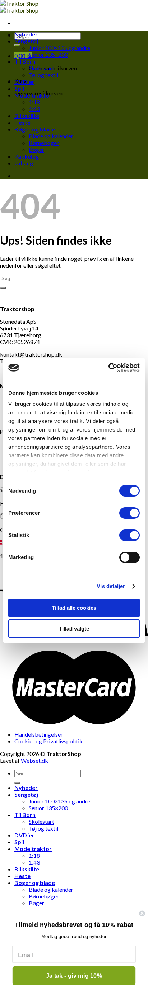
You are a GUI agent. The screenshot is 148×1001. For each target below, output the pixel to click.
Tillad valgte (74, 629)
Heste (22, 122)
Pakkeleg (26, 156)
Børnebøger (44, 142)
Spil (19, 88)
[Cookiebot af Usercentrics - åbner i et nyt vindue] (108, 367)
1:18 (34, 102)
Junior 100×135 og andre (59, 47)
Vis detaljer (111, 586)
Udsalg (23, 163)
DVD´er (24, 81)
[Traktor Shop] (19, 7)
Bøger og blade (34, 129)
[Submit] (17, 45)
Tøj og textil (43, 74)
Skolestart (41, 68)
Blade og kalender (51, 136)
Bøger (36, 149)
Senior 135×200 (48, 54)
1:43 (34, 108)
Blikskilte (26, 115)
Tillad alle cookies (74, 608)
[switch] (129, 513)
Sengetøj (26, 41)
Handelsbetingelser (38, 734)
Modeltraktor (33, 95)
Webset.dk (34, 760)
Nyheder (26, 34)
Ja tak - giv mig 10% (74, 975)
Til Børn (25, 61)
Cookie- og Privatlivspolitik (48, 741)
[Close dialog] (142, 913)
